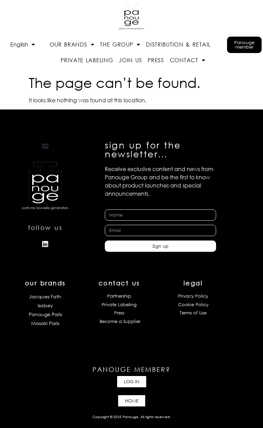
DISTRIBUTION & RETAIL (178, 44)
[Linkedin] (45, 244)
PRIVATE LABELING (87, 60)
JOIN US (130, 60)
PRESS (156, 60)
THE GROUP (116, 44)
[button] (45, 146)
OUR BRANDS (68, 44)
